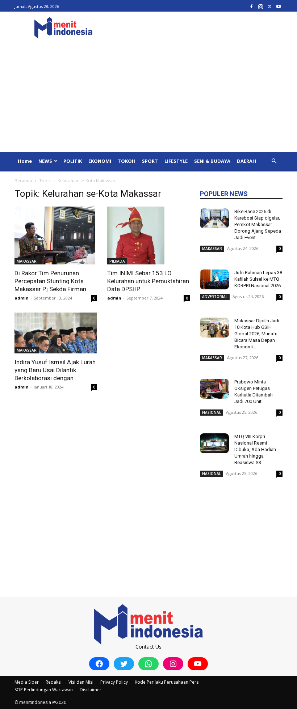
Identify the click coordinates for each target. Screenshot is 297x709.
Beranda (23, 181)
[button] (274, 161)
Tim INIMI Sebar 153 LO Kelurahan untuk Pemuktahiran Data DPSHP (148, 281)
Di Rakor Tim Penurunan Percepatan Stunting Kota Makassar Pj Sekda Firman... (52, 281)
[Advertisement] (148, 98)
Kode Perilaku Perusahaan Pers (166, 682)
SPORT (150, 161)
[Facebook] (251, 6)
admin (21, 298)
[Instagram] (260, 6)
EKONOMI (99, 161)
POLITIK (72, 161)
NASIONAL (211, 412)
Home (25, 161)
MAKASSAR (27, 261)
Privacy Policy (114, 682)
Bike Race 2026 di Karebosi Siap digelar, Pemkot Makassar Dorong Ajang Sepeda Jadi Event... (257, 224)
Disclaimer (90, 690)
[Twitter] (269, 6)
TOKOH (126, 161)
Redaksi (54, 682)
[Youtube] (279, 6)
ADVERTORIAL (214, 296)
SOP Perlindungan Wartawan (43, 690)
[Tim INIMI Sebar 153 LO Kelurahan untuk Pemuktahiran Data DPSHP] (148, 235)
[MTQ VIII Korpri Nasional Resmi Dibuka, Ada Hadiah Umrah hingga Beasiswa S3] (214, 443)
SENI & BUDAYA (212, 161)
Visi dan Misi (80, 682)
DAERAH (246, 161)
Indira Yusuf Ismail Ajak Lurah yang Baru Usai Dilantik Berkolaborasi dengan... (55, 370)
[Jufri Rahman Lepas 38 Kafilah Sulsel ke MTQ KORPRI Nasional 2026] (214, 279)
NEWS (45, 161)
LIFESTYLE (176, 161)
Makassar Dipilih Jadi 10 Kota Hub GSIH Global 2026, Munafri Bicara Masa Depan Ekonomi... (256, 333)
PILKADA (117, 261)
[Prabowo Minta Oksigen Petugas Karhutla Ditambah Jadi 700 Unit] (214, 389)
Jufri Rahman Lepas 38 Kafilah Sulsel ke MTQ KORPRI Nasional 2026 (258, 279)
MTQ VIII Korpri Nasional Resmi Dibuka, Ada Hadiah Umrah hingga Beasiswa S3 (255, 449)
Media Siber (26, 682)
